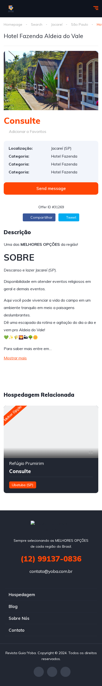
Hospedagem (22, 594)
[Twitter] (52, 672)
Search (36, 24)
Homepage (13, 24)
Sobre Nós (19, 618)
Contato (17, 630)
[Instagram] (65, 672)
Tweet (70, 217)
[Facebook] (39, 672)
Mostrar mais (15, 357)
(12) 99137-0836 (51, 558)
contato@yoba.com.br (51, 571)
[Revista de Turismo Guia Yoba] (11, 9)
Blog (13, 606)
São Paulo (79, 24)
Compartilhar (40, 217)
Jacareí (56, 24)
